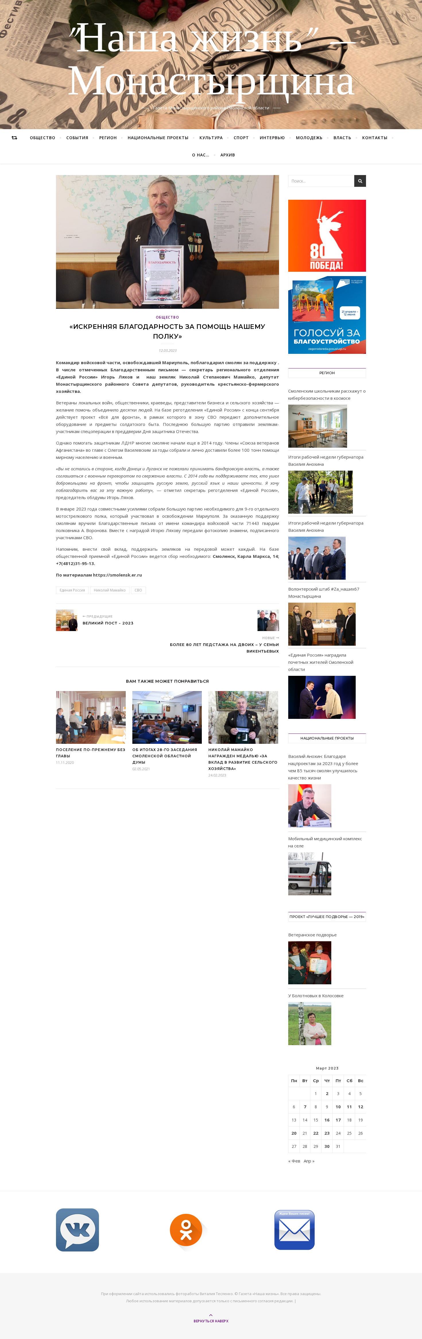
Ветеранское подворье (312, 935)
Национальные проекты (158, 137)
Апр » (309, 1161)
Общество (42, 137)
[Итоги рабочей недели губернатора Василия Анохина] (320, 492)
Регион (108, 137)
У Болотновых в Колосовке (316, 995)
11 (349, 1106)
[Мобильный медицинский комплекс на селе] (309, 874)
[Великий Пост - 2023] (67, 620)
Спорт (241, 137)
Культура (211, 137)
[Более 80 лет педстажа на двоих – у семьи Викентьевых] (268, 620)
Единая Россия (72, 590)
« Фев (294, 1161)
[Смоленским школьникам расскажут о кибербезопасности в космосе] (317, 426)
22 (315, 1133)
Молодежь (309, 137)
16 (327, 1120)
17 (338, 1120)
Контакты (375, 137)
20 (294, 1133)
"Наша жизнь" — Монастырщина (211, 61)
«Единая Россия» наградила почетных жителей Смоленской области (320, 662)
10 (338, 1106)
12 (360, 1106)
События (77, 137)
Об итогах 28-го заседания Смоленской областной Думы (164, 756)
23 (327, 1133)
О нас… (201, 155)
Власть (342, 137)
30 (327, 1146)
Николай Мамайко (110, 590)
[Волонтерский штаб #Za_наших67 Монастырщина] (322, 624)
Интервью (272, 137)
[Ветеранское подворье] (309, 963)
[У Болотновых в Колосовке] (309, 1024)
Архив (227, 155)
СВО (138, 590)
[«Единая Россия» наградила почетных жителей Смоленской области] (322, 697)
